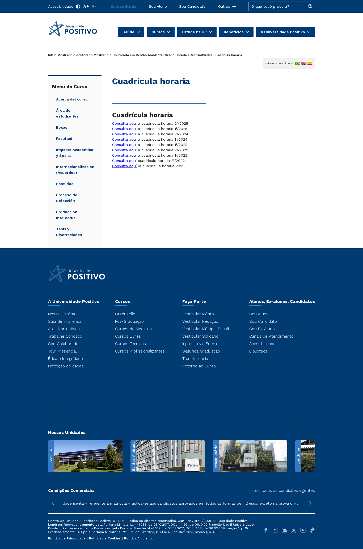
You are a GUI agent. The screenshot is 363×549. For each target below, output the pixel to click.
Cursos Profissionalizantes (140, 351)
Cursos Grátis (123, 6)
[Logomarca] (79, 29)
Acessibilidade (60, 6)
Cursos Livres (128, 336)
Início (52, 55)
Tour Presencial (62, 351)
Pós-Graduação (129, 321)
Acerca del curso (72, 99)
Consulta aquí (124, 160)
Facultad (64, 138)
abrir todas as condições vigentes (283, 490)
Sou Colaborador (64, 343)
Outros (224, 6)
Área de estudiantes (67, 113)
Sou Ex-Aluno (262, 328)
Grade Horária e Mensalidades (188, 55)
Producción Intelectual (66, 215)
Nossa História (61, 314)
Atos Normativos (64, 328)
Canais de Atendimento (271, 336)
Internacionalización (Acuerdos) (75, 170)
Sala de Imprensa (64, 321)
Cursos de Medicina (133, 328)
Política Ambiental (139, 538)
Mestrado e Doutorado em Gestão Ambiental (129, 55)
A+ (86, 6)
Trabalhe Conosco (65, 336)
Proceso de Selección (66, 198)
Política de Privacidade (67, 538)
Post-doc (64, 184)
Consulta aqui (124, 123)
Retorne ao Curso (199, 366)
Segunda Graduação (201, 351)
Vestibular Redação (200, 321)
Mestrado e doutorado (74, 55)
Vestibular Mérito (198, 314)
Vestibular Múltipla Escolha (207, 328)
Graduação (125, 314)
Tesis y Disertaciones (69, 232)
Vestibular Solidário (200, 336)
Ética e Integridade (65, 358)
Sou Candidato (192, 6)
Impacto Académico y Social (74, 153)
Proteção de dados (66, 366)
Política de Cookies (105, 538)
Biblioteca (258, 351)
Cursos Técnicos (130, 343)
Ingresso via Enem (199, 343)
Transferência (195, 358)
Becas (61, 127)
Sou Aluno (158, 6)
